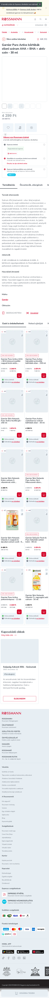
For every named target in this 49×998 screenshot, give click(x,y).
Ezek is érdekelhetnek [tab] (13, 323)
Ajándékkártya (6, 838)
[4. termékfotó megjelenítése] (21, 106)
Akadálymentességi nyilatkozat (12, 792)
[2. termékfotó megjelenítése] (10, 106)
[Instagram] (13, 957)
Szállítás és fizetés (8, 772)
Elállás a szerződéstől (9, 785)
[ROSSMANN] (11, 713)
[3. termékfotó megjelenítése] (15, 106)
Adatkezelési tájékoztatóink (10, 782)
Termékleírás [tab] (8, 184)
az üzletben (16, 382)
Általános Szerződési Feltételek (12, 778)
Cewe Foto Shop (7, 834)
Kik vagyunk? (6, 801)
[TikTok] (3, 957)
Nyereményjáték (7, 821)
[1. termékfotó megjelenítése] (4, 106)
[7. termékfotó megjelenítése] (38, 106)
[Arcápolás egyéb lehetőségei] (20, 32)
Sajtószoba (5, 815)
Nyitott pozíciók (7, 860)
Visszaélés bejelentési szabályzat (12, 789)
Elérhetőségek (6, 873)
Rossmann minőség (8, 805)
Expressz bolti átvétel (28, 9)
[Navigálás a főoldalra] (12, 19)
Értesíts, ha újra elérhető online (17, 163)
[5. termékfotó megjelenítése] (27, 106)
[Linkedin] (24, 957)
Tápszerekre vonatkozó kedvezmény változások (17, 775)
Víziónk (4, 808)
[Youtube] (19, 957)
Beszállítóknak (6, 880)
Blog (3, 818)
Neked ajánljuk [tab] (35, 323)
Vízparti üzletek (7, 844)
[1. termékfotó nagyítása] (24, 79)
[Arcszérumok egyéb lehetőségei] (35, 32)
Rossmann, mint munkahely (11, 864)
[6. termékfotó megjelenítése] (32, 106)
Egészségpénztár (7, 841)
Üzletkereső (6, 883)
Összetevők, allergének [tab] (31, 184)
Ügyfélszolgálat (7, 877)
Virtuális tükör (6, 848)
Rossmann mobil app (8, 831)
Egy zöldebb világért (8, 811)
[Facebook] (8, 957)
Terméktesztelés (7, 851)
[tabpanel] (24, 253)
